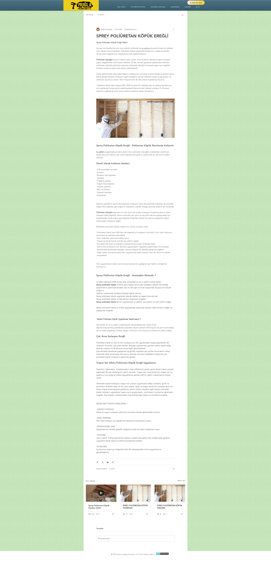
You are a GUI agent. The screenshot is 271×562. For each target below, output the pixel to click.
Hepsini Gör (181, 480)
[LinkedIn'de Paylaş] (108, 462)
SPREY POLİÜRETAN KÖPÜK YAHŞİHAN (135, 506)
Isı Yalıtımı (100, 15)
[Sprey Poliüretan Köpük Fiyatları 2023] (101, 493)
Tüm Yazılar (89, 15)
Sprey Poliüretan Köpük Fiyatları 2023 (98, 506)
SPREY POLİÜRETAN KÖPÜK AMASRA (169, 506)
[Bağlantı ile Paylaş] (113, 462)
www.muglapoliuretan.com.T (128, 554)
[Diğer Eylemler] (173, 29)
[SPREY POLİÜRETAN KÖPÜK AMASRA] (170, 493)
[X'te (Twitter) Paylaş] (103, 462)
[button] (138, 7)
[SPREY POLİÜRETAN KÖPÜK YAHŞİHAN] (135, 493)
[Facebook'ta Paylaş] (97, 462)
